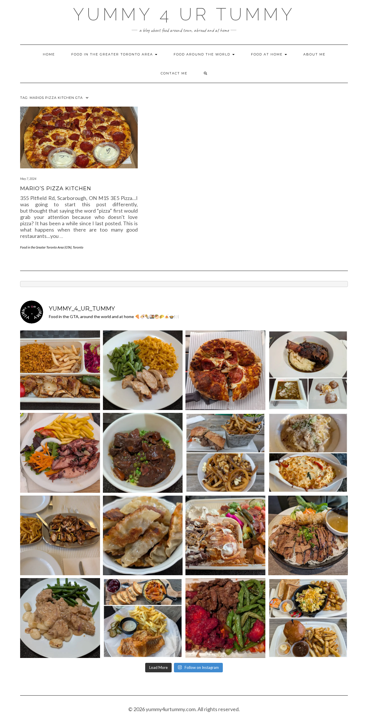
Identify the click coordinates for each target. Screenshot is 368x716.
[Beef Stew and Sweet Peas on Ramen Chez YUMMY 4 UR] (143, 453)
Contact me (174, 73)
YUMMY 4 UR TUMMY (184, 14)
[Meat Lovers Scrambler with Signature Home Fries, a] (308, 618)
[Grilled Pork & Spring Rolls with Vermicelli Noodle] (308, 536)
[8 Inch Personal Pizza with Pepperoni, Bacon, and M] (225, 370)
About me (314, 54)
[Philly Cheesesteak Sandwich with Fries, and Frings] (225, 453)
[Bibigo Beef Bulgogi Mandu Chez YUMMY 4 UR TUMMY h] (143, 536)
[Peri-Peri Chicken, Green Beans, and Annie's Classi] (143, 370)
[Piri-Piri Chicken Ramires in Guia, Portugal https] (60, 536)
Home (49, 54)
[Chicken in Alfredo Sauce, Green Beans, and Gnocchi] (60, 618)
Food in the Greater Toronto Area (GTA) (46, 247)
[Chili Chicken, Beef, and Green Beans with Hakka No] (225, 618)
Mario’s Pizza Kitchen (55, 188)
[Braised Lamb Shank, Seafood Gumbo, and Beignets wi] (308, 370)
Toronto (78, 247)
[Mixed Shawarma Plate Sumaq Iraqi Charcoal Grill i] (225, 536)
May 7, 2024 (28, 178)
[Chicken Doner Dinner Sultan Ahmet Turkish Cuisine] (60, 370)
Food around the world (203, 54)
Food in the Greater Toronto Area (112, 54)
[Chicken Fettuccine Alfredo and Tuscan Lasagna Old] (308, 453)
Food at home (267, 54)
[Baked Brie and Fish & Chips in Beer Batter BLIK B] (143, 618)
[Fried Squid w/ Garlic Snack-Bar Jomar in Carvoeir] (60, 453)
